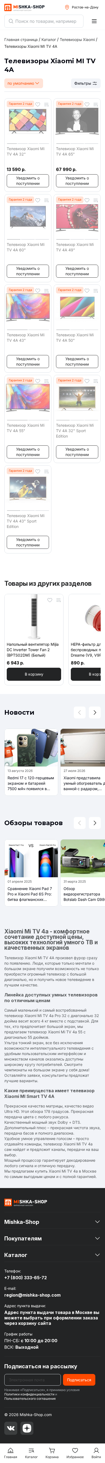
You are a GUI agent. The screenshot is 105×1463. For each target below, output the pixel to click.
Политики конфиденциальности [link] (29, 1394)
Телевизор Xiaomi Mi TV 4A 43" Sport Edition (25, 521)
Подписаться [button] (79, 1380)
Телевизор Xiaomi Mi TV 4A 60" (25, 247)
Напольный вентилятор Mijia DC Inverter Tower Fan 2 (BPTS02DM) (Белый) (33, 649)
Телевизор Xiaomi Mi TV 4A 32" (25, 151)
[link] (30, 46)
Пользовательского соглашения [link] (30, 1398)
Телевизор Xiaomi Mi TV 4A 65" (75, 151)
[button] (28, 180)
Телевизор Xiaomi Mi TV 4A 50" (75, 337)
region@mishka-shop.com (32, 1295)
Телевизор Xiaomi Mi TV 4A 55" (25, 428)
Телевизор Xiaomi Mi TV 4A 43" (25, 337)
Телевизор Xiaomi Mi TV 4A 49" (75, 247)
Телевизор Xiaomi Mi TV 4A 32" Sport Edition (75, 430)
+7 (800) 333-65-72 (25, 1277)
